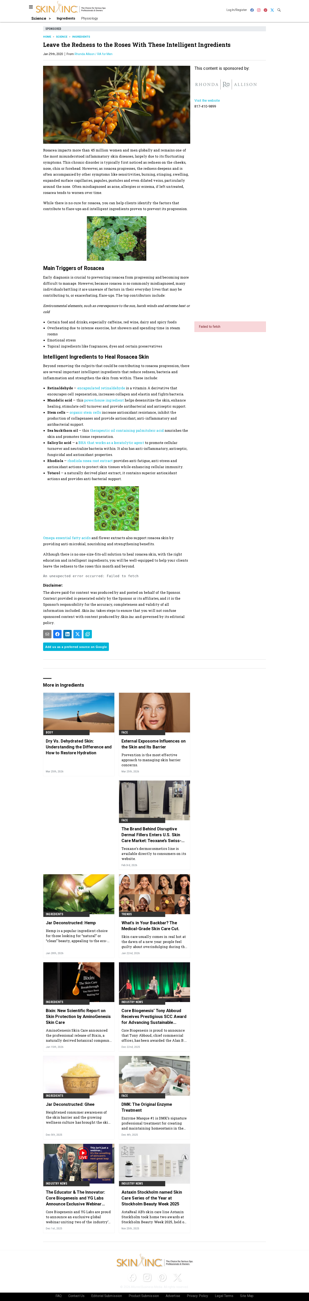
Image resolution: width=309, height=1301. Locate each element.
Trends (126, 914)
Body (49, 732)
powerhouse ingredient (104, 400)
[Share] (57, 634)
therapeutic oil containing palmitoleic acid (127, 430)
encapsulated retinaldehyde (101, 388)
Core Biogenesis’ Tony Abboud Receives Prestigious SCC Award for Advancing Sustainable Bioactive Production (153, 1016)
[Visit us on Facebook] (132, 1277)
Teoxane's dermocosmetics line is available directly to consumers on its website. (153, 853)
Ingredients (81, 36)
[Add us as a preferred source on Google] (87, 634)
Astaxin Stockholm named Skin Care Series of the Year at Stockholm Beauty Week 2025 (151, 1198)
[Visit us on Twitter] (177, 1277)
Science (61, 36)
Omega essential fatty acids (67, 538)
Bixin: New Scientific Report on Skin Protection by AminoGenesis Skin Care (78, 1016)
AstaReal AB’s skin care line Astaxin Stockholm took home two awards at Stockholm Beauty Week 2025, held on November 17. (154, 1217)
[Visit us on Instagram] (147, 1277)
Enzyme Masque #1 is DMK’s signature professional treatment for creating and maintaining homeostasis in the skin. (154, 1123)
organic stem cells (85, 412)
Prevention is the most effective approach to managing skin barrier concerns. (151, 760)
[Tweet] (77, 634)
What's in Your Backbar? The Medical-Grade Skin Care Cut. (150, 925)
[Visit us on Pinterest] (162, 1277)
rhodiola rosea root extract (90, 460)
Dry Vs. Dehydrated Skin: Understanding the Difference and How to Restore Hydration (79, 747)
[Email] (47, 634)
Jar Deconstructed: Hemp (71, 922)
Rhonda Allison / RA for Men (94, 54)
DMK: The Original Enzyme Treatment (146, 1107)
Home (47, 36)
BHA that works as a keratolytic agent (111, 442)
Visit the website (207, 101)
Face (124, 732)
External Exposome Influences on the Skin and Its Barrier (153, 744)
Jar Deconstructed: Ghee (70, 1104)
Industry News (132, 1002)
